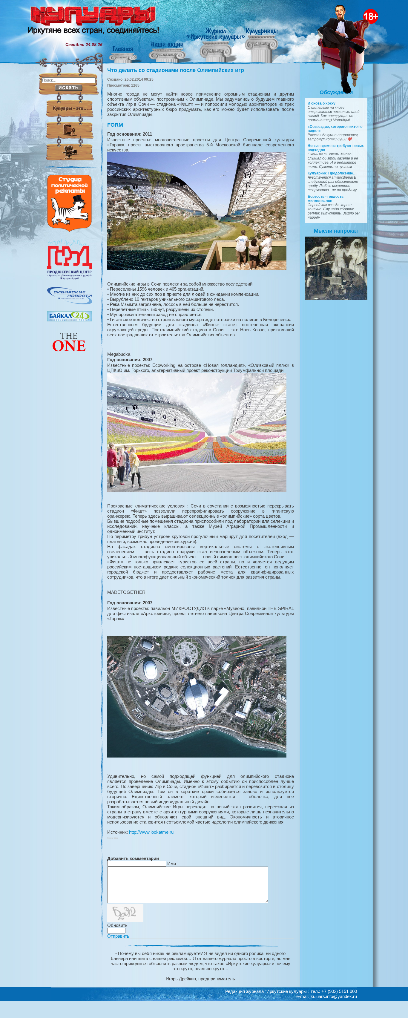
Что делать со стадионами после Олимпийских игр (175, 70)
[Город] (69, 278)
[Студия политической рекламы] (69, 230)
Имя (171, 863)
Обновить (117, 925)
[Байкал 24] (69, 320)
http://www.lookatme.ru (151, 832)
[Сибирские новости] (69, 303)
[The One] (69, 355)
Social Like (112, 838)
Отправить (118, 936)
